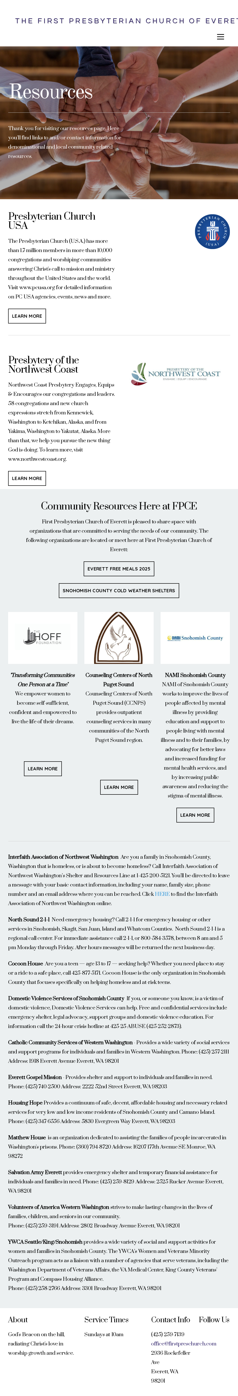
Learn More (27, 316)
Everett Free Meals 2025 (119, 569)
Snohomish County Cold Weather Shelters (119, 590)
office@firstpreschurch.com (183, 1344)
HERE (162, 894)
